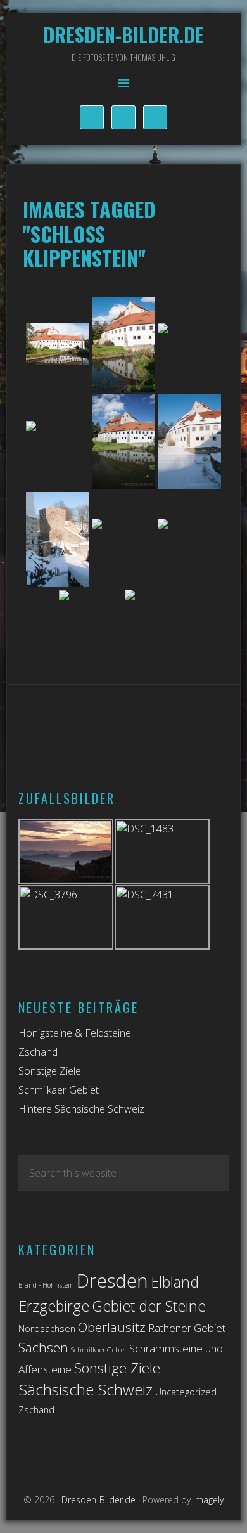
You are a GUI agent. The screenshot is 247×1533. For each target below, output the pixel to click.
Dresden (112, 1280)
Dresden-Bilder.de (123, 34)
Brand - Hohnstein (46, 1285)
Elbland (175, 1282)
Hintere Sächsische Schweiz (81, 1109)
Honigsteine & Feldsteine (74, 1033)
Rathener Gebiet (186, 1328)
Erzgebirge (53, 1306)
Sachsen (43, 1347)
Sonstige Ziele (49, 1071)
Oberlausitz (112, 1327)
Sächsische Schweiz (85, 1389)
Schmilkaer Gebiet (58, 1090)
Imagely (208, 1500)
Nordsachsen (46, 1329)
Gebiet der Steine (149, 1306)
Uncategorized (186, 1392)
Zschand (38, 1052)
